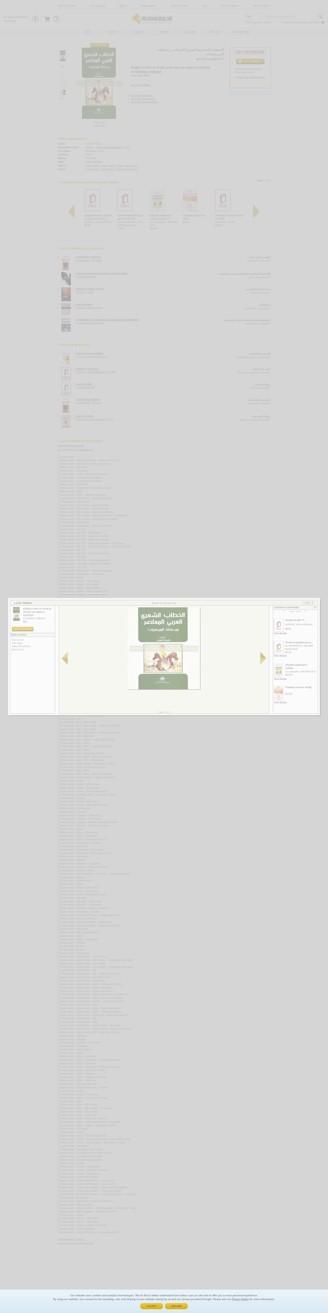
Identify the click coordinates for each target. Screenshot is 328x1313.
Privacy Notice (240, 1299)
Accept (151, 1306)
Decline (176, 1306)
